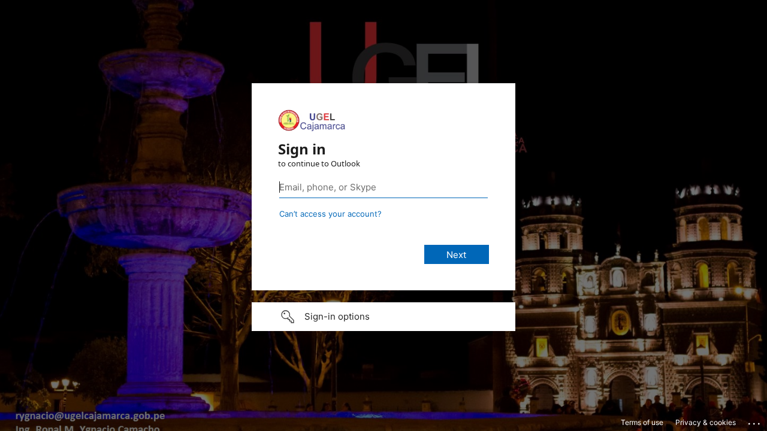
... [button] (755, 421)
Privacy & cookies (705, 422)
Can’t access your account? (330, 213)
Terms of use (642, 422)
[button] (383, 316)
